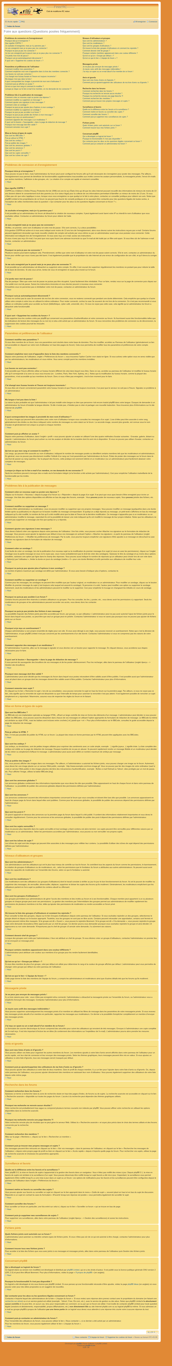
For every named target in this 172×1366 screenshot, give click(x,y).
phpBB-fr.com (90, 1345)
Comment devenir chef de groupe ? (96, 51)
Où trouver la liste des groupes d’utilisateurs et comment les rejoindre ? (110, 48)
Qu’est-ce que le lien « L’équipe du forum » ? (100, 58)
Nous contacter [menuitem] (81, 1337)
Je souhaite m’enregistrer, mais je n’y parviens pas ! (25, 46)
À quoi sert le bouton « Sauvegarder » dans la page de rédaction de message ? (36, 122)
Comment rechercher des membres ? (97, 98)
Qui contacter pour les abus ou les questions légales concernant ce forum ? (112, 141)
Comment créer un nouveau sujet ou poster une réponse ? (27, 97)
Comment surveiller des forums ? (95, 114)
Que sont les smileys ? (14, 140)
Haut (9, 182)
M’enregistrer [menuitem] (141, 22)
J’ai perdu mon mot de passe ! (17, 56)
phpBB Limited (73, 1270)
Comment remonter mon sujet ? (17, 127)
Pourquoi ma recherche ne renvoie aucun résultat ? (102, 93)
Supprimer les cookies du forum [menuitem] (120, 1337)
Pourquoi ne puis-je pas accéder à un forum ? (22, 112)
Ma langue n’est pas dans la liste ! (18, 79)
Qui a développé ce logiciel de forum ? (97, 136)
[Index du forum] (25, 11)
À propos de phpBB (84, 1272)
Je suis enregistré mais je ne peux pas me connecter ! (26, 48)
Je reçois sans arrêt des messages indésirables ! (102, 69)
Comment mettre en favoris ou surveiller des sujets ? (103, 112)
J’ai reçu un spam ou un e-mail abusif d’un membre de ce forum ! (108, 71)
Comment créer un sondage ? (16, 105)
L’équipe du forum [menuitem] (97, 1337)
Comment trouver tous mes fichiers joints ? (99, 128)
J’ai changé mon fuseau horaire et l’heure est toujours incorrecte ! (30, 76)
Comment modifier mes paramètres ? (19, 69)
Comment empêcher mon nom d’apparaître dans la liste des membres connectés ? (37, 71)
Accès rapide (13, 22)
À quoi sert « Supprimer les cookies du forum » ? (24, 61)
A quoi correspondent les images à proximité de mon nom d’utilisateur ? (33, 81)
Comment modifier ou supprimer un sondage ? (23, 110)
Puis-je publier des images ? (16, 143)
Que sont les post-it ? (13, 150)
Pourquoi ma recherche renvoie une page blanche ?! (103, 96)
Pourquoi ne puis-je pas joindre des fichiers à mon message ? (29, 115)
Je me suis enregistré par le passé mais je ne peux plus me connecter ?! (33, 53)
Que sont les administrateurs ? (95, 41)
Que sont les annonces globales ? (18, 145)
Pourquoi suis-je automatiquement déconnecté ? (24, 58)
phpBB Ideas (133, 1284)
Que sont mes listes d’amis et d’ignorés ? (99, 80)
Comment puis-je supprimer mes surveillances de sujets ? (105, 117)
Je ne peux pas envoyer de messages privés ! (101, 67)
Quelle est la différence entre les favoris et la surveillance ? (106, 109)
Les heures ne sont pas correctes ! (18, 74)
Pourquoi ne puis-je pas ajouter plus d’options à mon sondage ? (29, 107)
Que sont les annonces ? (15, 148)
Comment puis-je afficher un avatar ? (19, 84)
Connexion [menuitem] (153, 22)
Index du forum (13, 1337)
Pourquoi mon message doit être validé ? (21, 125)
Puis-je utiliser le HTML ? (15, 138)
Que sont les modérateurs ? (93, 43)
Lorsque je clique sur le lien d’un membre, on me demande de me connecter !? (38, 89)
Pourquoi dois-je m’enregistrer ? (17, 41)
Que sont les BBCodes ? (14, 136)
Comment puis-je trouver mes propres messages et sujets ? (106, 101)
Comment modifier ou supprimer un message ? (23, 100)
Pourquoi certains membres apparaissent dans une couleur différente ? (110, 53)
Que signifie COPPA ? (13, 43)
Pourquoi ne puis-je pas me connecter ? (20, 51)
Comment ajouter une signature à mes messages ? (25, 102)
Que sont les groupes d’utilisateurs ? (97, 46)
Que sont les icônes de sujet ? (17, 155)
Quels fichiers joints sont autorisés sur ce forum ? (102, 125)
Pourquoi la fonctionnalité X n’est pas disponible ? (102, 139)
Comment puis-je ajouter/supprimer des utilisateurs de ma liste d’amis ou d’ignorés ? (115, 82)
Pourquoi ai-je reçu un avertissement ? (20, 117)
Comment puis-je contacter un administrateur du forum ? (104, 144)
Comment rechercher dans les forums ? (98, 91)
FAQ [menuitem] (23, 22)
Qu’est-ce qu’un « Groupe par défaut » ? (98, 56)
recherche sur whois (13, 1301)
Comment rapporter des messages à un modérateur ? (26, 120)
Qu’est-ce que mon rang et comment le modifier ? (24, 86)
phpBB (18, 408)
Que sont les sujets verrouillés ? (17, 153)
